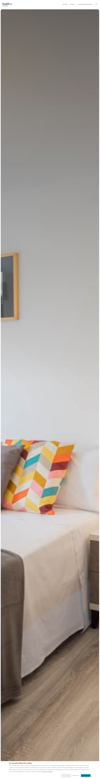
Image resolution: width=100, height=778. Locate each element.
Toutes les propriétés (85, 4)
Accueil (65, 4)
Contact (72, 4)
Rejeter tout (75, 775)
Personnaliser (66, 775)
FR (96, 4)
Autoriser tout (86, 775)
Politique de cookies (46, 771)
